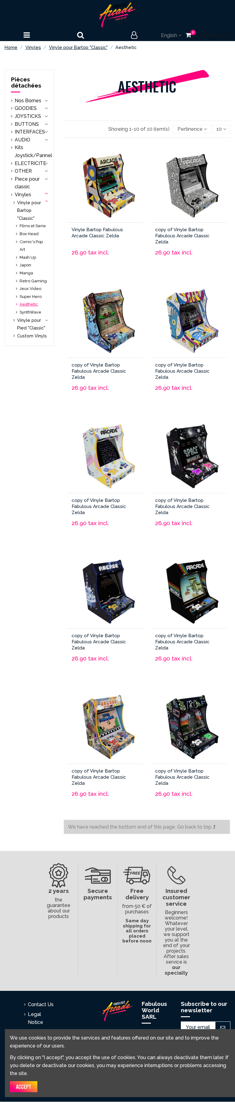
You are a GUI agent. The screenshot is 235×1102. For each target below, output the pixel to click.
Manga (26, 273)
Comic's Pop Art (31, 245)
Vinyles (23, 194)
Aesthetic (29, 304)
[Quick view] (123, 191)
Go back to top (195, 827)
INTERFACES (30, 132)
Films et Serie (33, 226)
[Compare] (106, 191)
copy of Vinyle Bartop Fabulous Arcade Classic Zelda (182, 236)
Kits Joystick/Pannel (33, 151)
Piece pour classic (27, 183)
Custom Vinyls (32, 335)
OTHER (23, 171)
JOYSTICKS (28, 116)
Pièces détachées (26, 82)
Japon (25, 265)
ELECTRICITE (30, 163)
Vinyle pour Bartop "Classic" (29, 210)
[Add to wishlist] (88, 191)
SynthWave (30, 312)
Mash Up (28, 257)
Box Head (29, 233)
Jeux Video (30, 288)
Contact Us (41, 1004)
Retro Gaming (33, 281)
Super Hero (31, 296)
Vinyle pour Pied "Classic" (31, 324)
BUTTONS (27, 124)
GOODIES (26, 108)
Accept (23, 1086)
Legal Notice (35, 1018)
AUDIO (22, 140)
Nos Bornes (28, 100)
